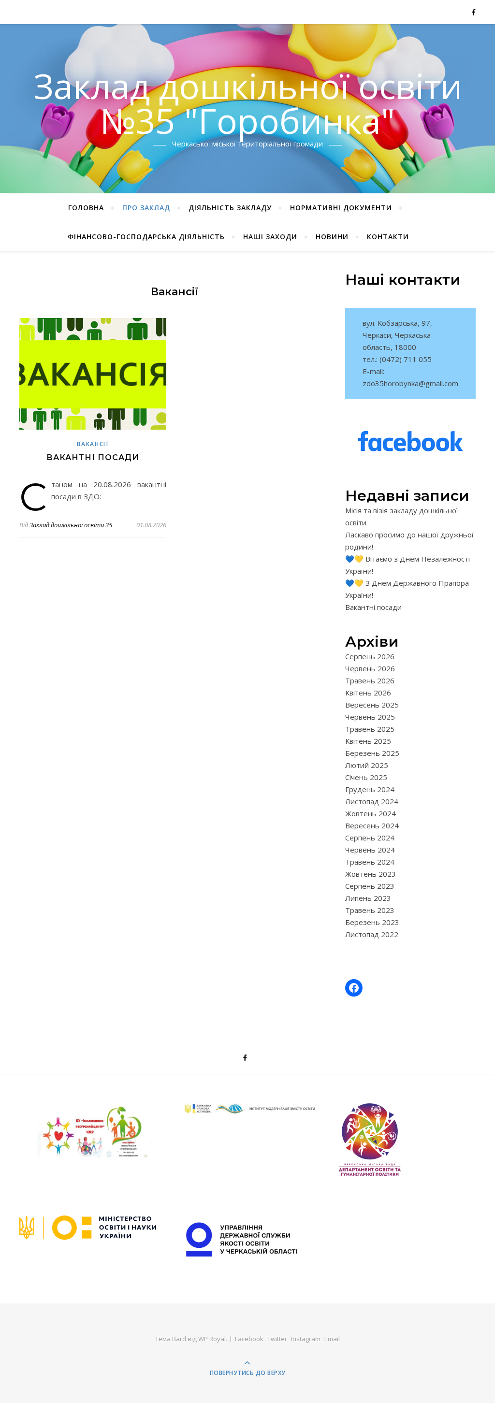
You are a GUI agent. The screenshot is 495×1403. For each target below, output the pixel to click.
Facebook (249, 1338)
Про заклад (146, 207)
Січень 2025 (366, 777)
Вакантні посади (92, 457)
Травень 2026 (369, 680)
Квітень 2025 (368, 741)
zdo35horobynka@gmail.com (410, 383)
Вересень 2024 (372, 825)
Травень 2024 (369, 862)
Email (332, 1338)
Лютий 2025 (366, 765)
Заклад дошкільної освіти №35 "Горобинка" (247, 103)
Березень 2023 (372, 922)
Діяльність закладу (230, 207)
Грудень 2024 (369, 789)
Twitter (277, 1338)
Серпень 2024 (369, 837)
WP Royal (212, 1338)
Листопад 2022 (371, 934)
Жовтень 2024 (370, 813)
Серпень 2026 (369, 656)
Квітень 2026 (368, 692)
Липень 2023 (368, 898)
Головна (86, 207)
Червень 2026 (370, 668)
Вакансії (93, 444)
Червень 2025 (370, 717)
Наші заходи (270, 236)
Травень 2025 (369, 729)
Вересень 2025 (372, 704)
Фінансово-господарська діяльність (146, 236)
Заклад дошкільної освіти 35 (70, 525)
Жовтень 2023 (370, 874)
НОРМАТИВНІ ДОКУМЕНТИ (341, 207)
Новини (332, 236)
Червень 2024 (370, 849)
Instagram (305, 1338)
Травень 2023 (369, 910)
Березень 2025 (372, 753)
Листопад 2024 (371, 801)
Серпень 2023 (369, 886)
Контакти (388, 236)
